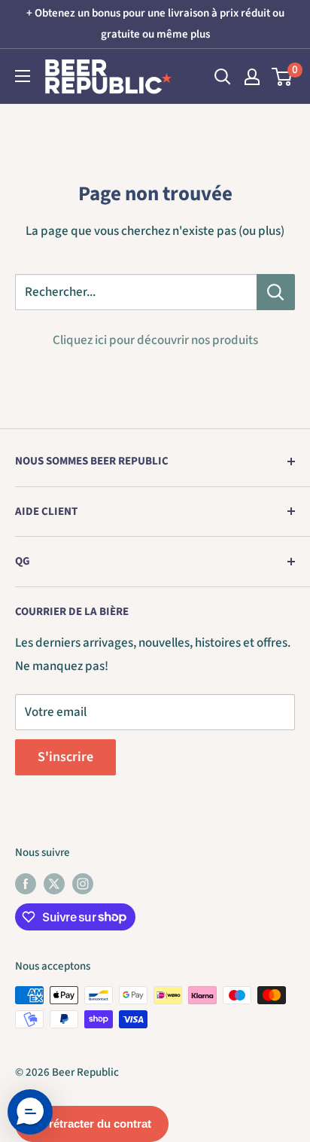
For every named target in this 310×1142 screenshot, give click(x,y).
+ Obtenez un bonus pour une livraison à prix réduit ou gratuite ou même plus (155, 23)
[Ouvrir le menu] (22, 76)
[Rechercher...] (276, 292)
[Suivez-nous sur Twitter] (54, 883)
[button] (30, 1111)
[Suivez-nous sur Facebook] (25, 883)
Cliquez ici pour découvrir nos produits (155, 340)
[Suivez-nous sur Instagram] (82, 883)
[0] (282, 77)
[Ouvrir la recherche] (222, 77)
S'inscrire (65, 757)
